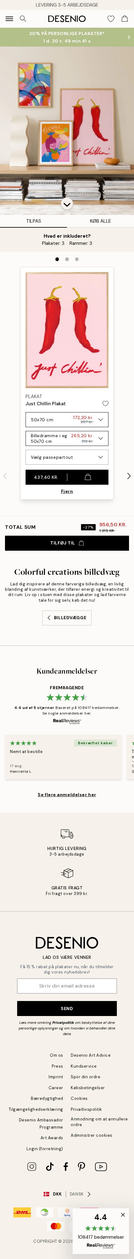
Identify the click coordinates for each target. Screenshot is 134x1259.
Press (57, 1066)
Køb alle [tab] (100, 221)
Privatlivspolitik (86, 1109)
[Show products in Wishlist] (111, 18)
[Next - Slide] (129, 476)
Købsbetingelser (88, 1087)
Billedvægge (70, 617)
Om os (56, 1055)
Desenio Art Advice (91, 1055)
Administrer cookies (91, 1135)
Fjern (67, 491)
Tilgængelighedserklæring (36, 1109)
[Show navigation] (9, 18)
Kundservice (84, 1066)
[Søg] (23, 18)
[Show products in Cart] (125, 18)
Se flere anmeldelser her (67, 794)
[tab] (57, 259)
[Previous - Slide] (5, 476)
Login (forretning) (44, 1148)
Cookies (79, 1098)
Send (67, 1008)
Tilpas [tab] (33, 221)
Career (56, 1087)
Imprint (56, 1077)
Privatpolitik (63, 1022)
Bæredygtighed (47, 1098)
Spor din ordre (85, 1077)
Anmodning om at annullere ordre (99, 1121)
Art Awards (52, 1137)
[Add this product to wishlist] (105, 403)
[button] (67, 203)
